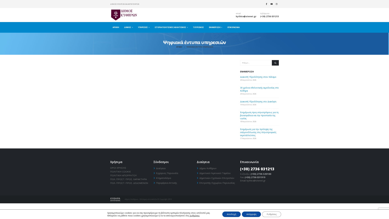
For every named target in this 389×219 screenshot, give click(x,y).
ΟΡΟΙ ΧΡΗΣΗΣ (118, 167)
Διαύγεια (160, 168)
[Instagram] (276, 4)
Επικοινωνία (233, 27)
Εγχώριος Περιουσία (167, 173)
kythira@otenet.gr (246, 16)
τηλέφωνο (264, 13)
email (238, 13)
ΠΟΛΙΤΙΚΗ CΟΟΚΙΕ (120, 171)
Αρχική (116, 27)
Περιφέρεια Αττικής (166, 182)
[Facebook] (266, 4)
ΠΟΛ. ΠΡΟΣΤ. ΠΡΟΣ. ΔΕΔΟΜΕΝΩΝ (129, 182)
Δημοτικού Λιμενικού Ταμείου (215, 173)
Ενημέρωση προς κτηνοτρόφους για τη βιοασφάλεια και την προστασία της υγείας (259, 115)
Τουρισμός (198, 27)
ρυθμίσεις (195, 215)
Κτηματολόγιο (163, 177)
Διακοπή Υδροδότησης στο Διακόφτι (258, 101)
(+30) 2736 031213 (269, 16)
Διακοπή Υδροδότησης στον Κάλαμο (258, 76)
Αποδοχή (231, 214)
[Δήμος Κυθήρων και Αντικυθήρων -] (124, 15)
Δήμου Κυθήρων (208, 168)
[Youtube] (271, 4)
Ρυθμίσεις (272, 214)
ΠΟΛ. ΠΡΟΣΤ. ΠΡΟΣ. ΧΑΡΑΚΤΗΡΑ (128, 179)
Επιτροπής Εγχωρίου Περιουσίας (217, 182)
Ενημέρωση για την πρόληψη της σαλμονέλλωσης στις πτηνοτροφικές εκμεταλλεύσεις (258, 132)
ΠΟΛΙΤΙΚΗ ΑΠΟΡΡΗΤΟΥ (123, 175)
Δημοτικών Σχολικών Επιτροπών (216, 177)
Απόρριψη (251, 214)
